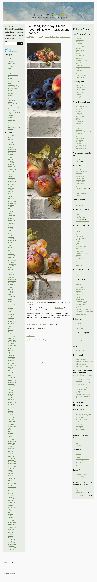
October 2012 (11, 404)
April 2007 (10, 515)
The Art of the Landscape (82, 60)
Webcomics (10, 129)
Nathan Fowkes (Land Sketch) (83, 131)
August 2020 (11, 245)
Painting (10, 98)
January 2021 (11, 237)
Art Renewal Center (81, 429)
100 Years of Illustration (82, 171)
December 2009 (12, 461)
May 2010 (10, 453)
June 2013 (10, 390)
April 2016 (10, 333)
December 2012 (12, 400)
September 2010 (12, 446)
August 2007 (11, 509)
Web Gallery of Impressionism (83, 431)
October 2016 (11, 323)
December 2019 (12, 259)
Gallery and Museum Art (13, 86)
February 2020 (11, 255)
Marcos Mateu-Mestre (81, 301)
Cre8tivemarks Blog (81, 307)
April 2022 (10, 211)
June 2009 (10, 471)
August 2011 (11, 428)
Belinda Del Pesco (80, 128)
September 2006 (12, 527)
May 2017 (10, 311)
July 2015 (10, 348)
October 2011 (11, 424)
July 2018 (10, 287)
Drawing (10, 83)
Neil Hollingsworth (80, 108)
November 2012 (12, 402)
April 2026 (10, 142)
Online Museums (12, 95)
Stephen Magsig (80, 136)
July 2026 (10, 137)
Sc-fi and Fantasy (12, 110)
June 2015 (10, 350)
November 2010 (12, 443)
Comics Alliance (80, 236)
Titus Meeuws (79, 123)
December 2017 (12, 299)
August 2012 (11, 407)
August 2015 (11, 346)
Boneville (78, 255)
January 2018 (11, 297)
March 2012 (11, 416)
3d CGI (9, 58)
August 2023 (11, 188)
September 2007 (12, 507)
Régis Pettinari (79, 125)
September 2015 (12, 345)
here (45, 328)
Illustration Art (79, 175)
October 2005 (11, 546)
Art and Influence (80, 41)
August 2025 (11, 156)
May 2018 (10, 291)
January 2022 (11, 216)
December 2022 (12, 200)
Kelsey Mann (79, 306)
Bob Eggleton (79, 205)
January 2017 (11, 318)
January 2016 (11, 338)
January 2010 (11, 460)
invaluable (78, 445)
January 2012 (11, 419)
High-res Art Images (12, 88)
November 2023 (12, 183)
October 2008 (11, 485)
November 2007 (12, 503)
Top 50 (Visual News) (81, 359)
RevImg (78, 490)
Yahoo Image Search (81, 477)
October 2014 (11, 363)
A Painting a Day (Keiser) (82, 85)
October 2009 (11, 465)
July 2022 (10, 206)
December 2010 (12, 441)
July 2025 (10, 157)
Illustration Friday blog (81, 185)
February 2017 (11, 316)
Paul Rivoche (79, 258)
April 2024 (10, 174)
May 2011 (10, 433)
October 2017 (11, 303)
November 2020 (12, 240)
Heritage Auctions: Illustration (83, 460)
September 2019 (12, 264)
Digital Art (10, 78)
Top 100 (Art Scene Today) (82, 363)
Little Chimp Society (81, 180)
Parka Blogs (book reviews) (82, 221)
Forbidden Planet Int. (81, 238)
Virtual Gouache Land (81, 106)
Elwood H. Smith (80, 190)
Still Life (78, 57)
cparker (40, 37)
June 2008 (10, 492)
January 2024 (11, 179)
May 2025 (10, 161)
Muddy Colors (79, 273)
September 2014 (12, 365)
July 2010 (10, 449)
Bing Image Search (80, 476)
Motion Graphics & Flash (14, 91)
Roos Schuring (79, 119)
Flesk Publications (80, 217)
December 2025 (12, 149)
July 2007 (10, 510)
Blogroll (9, 68)
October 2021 (11, 222)
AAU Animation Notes (81, 313)
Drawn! (78, 214)
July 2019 (10, 267)
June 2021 (10, 228)
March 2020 (11, 254)
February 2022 (11, 215)
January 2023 (11, 198)
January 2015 (11, 358)
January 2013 (11, 399)
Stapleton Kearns (80, 116)
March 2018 (11, 294)
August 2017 (11, 306)
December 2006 (12, 522)
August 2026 (11, 135)
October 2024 (11, 167)
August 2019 (11, 265)
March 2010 (11, 456)
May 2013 (10, 392)
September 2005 (12, 547)
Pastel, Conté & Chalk (13, 103)
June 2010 (10, 451)
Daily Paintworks (80, 97)
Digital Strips (79, 265)
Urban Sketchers (80, 50)
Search (6, 41)
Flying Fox (78, 48)
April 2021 (10, 232)
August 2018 (11, 286)
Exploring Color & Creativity (82, 62)
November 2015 (12, 341)
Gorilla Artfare (79, 275)
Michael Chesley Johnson (82, 138)
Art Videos (10, 66)
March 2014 (11, 375)
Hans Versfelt (79, 121)
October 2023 (11, 184)
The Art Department (81, 203)
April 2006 (10, 536)
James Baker (79, 251)
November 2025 (12, 151)
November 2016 (12, 321)
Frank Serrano (79, 135)
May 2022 (10, 210)
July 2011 (10, 429)
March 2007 (11, 517)
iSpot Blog (78, 195)
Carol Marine (79, 94)
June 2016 (10, 330)
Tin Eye (78, 488)
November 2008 (12, 483)
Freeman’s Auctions (81, 462)
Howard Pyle (79, 169)
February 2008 (11, 498)
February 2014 (11, 377)
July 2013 (10, 389)
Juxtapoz (78, 159)
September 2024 (12, 169)
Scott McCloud (79, 244)
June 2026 (10, 139)
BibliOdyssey (79, 173)
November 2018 (12, 281)
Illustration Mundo (80, 178)
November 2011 (12, 422)
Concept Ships (79, 294)
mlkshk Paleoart (80, 328)
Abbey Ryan (79, 96)
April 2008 (10, 495)
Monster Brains (80, 186)
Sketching (10, 115)
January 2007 (11, 520)
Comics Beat (79, 229)
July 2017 (10, 308)
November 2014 (12, 362)
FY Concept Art (80, 292)
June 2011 (10, 431)
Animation (10, 61)
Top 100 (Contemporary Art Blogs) (84, 361)
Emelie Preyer (59, 308)
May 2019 (10, 270)
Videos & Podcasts (12, 124)
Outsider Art (11, 97)
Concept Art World (80, 289)
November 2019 (12, 260)
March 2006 (11, 537)
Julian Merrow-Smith (81, 89)
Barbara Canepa (80, 219)
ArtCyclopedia (79, 426)
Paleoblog (78, 323)
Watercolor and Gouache (14, 127)
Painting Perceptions (81, 43)
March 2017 (11, 314)
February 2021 (11, 235)
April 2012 (10, 414)
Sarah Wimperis (80, 141)
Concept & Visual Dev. (13, 75)
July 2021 (10, 227)
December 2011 (12, 421)
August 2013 (11, 387)
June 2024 (10, 173)
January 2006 (11, 541)
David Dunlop (79, 70)
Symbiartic (78, 325)
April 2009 (10, 475)
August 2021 (11, 225)
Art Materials (11, 64)
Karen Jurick (79, 91)
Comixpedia (79, 248)
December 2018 (12, 279)
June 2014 (10, 370)
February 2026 (11, 146)
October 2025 (11, 152)
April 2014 (10, 373)
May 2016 (10, 331)
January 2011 (11, 439)
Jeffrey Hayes (79, 92)
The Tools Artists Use (81, 337)
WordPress (12, 573)
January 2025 (11, 162)
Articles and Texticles (81, 314)
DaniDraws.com (80, 191)
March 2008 (11, 497)
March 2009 (11, 476)
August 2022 (11, 205)
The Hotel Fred (80, 256)
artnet (77, 442)
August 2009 (11, 468)
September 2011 (12, 426)
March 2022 (11, 213)
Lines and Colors (8, 562)
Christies (78, 457)
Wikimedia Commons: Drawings (83, 415)
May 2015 (10, 352)
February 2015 (11, 357)
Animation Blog (79, 286)
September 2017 (12, 304)
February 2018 (11, 296)
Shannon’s (78, 465)
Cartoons (10, 70)
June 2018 (10, 289)
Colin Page (78, 118)
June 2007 (10, 512)
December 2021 (12, 218)
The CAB (78, 291)
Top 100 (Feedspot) (81, 364)
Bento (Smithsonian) (81, 51)
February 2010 (11, 458)
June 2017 (10, 309)
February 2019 (11, 276)
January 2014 (11, 379)
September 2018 (12, 284)
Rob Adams (79, 143)
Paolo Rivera (79, 239)
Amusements (11, 59)
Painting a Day (11, 100)
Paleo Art (10, 102)
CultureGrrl (79, 73)
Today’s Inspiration (80, 176)
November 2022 (12, 201)
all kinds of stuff (80, 302)
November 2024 (12, 166)
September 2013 (12, 385)
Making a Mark (79, 58)
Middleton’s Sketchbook (82, 253)
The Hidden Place (80, 55)
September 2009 (12, 466)
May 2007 (10, 514)
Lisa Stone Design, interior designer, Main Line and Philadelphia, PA (82, 389)
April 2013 (10, 394)
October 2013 (11, 384)
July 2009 (10, 470)
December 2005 (12, 542)
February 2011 (11, 438)
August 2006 (11, 529)
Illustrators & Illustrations (82, 188)
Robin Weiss (79, 130)
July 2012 (10, 409)
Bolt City (78, 241)
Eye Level (78, 68)
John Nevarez (79, 297)
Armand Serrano (80, 299)
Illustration (10, 90)
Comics (9, 73)
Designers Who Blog (81, 193)
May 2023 (10, 191)
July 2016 (10, 328)
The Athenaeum (80, 417)
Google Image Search (81, 474)
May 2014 (10, 372)
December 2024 (12, 164)
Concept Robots (80, 296)
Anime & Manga (12, 63)
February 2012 (11, 417)
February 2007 (11, 519)
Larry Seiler (79, 114)
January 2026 (11, 147)
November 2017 (12, 301)
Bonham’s (78, 455)
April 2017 (10, 313)
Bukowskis (78, 464)
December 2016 (12, 319)
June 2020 (10, 249)
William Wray (79, 133)
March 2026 (11, 144)
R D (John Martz (80, 183)
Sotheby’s (78, 454)
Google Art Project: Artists (82, 421)
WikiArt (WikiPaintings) (81, 419)
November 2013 (12, 382)
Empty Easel (79, 340)
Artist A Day (79, 65)
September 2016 (12, 325)
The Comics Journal (81, 246)
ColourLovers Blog (80, 350)
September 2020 (12, 243)
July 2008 (10, 490)
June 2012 (10, 411)
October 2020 (11, 242)
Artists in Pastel (80, 77)
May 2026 (10, 140)
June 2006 (10, 532)
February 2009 (11, 478)
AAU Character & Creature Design (84, 311)
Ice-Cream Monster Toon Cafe (83, 309)
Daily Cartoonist (80, 260)
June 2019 (10, 269)
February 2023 (11, 196)
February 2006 (11, 539)
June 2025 (10, 159)
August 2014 (11, 367)
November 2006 (12, 524)
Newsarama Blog (80, 233)
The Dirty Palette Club (81, 146)
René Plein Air (79, 126)
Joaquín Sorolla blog (81, 75)
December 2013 (12, 380)
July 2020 (10, 247)
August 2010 (11, 448)
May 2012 (10, 412)
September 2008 (12, 487)
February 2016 (11, 336)
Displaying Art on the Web (14, 81)
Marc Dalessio (79, 113)
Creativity (10, 76)
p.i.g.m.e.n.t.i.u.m (80, 72)
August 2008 (11, 488)
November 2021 (12, 220)
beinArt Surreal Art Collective (83, 67)
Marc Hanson (79, 109)
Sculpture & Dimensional (14, 112)
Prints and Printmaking (13, 107)
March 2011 (11, 436)
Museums (10, 93)
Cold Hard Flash (80, 287)
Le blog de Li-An (80, 216)
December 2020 (12, 238)
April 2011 (10, 434)
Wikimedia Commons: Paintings (83, 414)
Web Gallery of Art (80, 427)
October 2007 (11, 505)
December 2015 (12, 340)
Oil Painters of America (81, 45)
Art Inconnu (79, 53)
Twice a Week (79, 140)
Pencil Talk (78, 338)
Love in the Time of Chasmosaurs (84, 326)
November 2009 (12, 463)
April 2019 (10, 272)
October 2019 (11, 262)
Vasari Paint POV (80, 46)
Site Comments (11, 113)
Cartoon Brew (79, 284)
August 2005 (11, 549)
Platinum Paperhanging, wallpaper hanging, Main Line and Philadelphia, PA (84, 384)
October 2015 (11, 343)
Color (9, 71)
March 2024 (11, 176)
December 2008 (12, 482)
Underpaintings (80, 40)
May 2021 (10, 230)
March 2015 (11, 355)
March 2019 (11, 274)
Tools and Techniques (13, 118)
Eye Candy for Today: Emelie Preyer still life (39, 340)
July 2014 (10, 368)
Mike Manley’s (81, 148)
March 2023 (11, 194)
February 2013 (11, 397)
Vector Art (10, 122)
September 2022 (12, 203)
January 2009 (11, 480)
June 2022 (10, 208)
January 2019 (11, 277)
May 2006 (10, 534)
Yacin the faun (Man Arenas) (83, 304)
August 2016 (11, 326)
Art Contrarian (79, 63)
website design (79, 375)
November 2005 (12, 544)
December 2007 (12, 502)
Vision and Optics (12, 125)
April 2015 (10, 353)
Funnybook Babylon (81, 250)
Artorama (78, 161)
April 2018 (10, 292)
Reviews (10, 108)
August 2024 (11, 171)
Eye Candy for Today (13, 85)
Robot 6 (78, 231)
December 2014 (12, 360)
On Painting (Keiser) (81, 87)
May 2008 (10, 493)
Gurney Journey (80, 38)
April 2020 (10, 252)
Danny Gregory (80, 181)
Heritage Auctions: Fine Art (82, 459)
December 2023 (12, 181)
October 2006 (11, 525)
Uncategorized (11, 120)
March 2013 (11, 395)
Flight (77, 243)
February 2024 (11, 178)
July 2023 (10, 189)
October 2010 (11, 444)
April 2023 (10, 193)
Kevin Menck (79, 111)
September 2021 (12, 223)
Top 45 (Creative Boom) (82, 366)
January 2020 (11, 257)
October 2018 (11, 282)
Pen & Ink (10, 105)
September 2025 (12, 154)
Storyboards (11, 117)
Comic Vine (79, 234)
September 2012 (12, 406)
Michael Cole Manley (81, 145)
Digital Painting (11, 80)
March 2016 (11, 335)
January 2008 (11, 500)
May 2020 (10, 250)
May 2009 (10, 473)
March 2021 (11, 233)
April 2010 (10, 455)
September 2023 (12, 186)
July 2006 (10, 531)
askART (78, 443)
